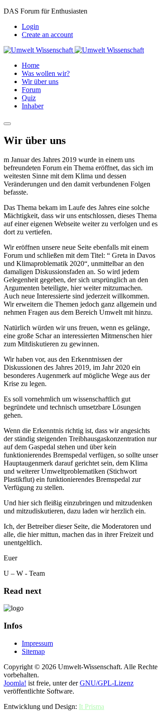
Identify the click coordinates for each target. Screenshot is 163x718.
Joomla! (15, 683)
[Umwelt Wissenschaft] (74, 50)
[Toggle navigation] (7, 123)
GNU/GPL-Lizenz (107, 683)
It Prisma (91, 706)
